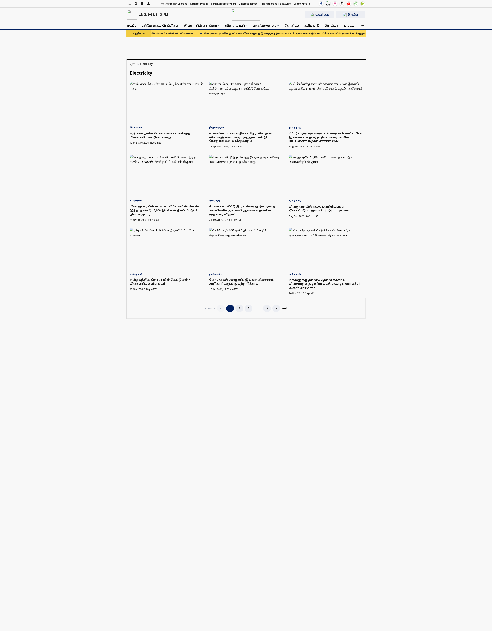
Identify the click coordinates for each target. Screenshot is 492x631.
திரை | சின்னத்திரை (200, 25)
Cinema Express (248, 3)
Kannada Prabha (199, 3)
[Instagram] (335, 3)
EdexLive (285, 3)
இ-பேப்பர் (353, 14)
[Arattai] (328, 3)
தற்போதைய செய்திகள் (160, 25)
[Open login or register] (148, 4)
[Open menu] (129, 4)
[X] (342, 3)
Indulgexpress (269, 3)
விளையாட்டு (235, 25)
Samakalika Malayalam (223, 3)
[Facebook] (321, 3)
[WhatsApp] (355, 3)
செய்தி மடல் (322, 14)
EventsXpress (302, 3)
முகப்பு (131, 25)
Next (284, 308)
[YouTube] (349, 3)
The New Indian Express (173, 3)
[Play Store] (362, 3)
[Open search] (136, 4)
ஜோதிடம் (291, 25)
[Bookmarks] (142, 4)
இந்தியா (331, 25)
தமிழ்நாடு (311, 25)
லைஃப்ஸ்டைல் (264, 25)
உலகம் (348, 25)
